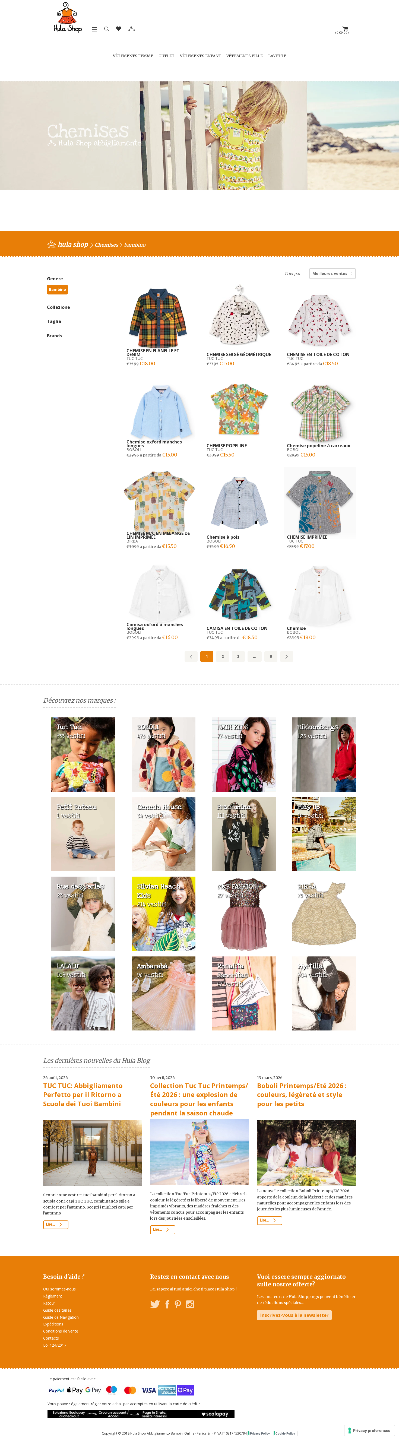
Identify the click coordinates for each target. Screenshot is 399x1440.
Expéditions (53, 1324)
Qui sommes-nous (59, 1289)
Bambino (57, 289)
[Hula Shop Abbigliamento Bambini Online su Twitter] (155, 1305)
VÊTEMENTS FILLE (244, 55)
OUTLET (167, 55)
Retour (49, 1303)
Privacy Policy (260, 1433)
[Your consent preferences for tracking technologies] (369, 1430)
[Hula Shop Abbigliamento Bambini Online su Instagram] (190, 1305)
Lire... (51, 1224)
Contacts (51, 1338)
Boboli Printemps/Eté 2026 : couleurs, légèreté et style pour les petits (302, 1094)
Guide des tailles (57, 1310)
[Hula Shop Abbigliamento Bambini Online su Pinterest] (178, 1305)
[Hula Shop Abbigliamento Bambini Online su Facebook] (167, 1305)
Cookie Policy (285, 1433)
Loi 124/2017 (54, 1345)
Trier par (292, 273)
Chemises (106, 245)
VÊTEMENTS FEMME (133, 55)
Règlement (52, 1296)
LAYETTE (277, 55)
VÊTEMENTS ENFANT (200, 55)
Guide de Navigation (61, 1317)
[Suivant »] (286, 656)
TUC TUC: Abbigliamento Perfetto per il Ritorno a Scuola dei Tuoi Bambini (83, 1094)
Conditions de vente (60, 1331)
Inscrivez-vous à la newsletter (294, 1315)
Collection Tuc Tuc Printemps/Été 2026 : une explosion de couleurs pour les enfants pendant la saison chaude (199, 1099)
